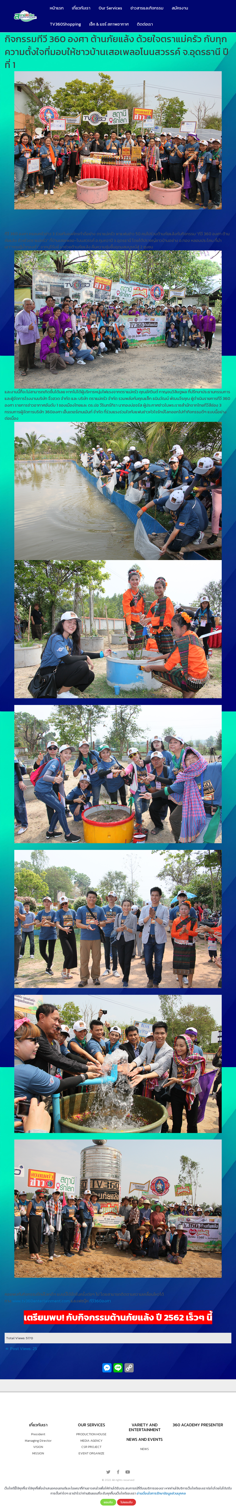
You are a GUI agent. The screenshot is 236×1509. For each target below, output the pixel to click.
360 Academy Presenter (198, 1425)
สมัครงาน (180, 8)
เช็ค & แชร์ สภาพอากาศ (109, 24)
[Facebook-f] (118, 1472)
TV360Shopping (65, 24)
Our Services (110, 8)
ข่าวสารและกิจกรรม (146, 8)
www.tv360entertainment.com (41, 1301)
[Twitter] (108, 1472)
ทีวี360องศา (100, 1301)
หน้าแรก (57, 8)
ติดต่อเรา (145, 24)
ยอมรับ (108, 1502)
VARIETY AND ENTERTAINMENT (145, 1427)
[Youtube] (128, 1472)
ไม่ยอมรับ (127, 1502)
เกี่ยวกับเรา (81, 8)
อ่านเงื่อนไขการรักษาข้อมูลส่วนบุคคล (161, 1493)
